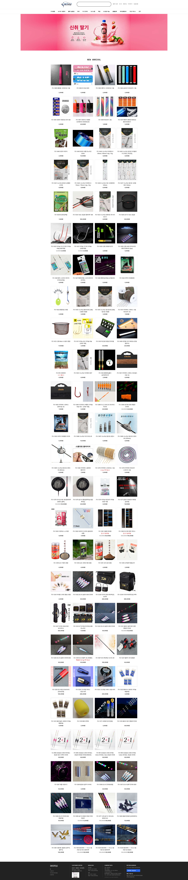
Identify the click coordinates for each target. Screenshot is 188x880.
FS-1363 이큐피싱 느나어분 (61, 531)
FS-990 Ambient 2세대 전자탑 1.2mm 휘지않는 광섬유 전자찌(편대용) (127, 754)
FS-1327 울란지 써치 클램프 (127, 658)
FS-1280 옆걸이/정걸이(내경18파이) (127, 816)
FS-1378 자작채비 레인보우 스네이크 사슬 (127, 469)
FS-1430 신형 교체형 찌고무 (105, 246)
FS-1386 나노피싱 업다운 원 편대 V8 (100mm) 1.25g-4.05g (127, 438)
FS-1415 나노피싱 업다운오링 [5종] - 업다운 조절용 (105, 311)
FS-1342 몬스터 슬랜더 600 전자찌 (83, 594)
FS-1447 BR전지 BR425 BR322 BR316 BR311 (127, 121)
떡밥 (99, 11)
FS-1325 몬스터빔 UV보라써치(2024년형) (60, 690)
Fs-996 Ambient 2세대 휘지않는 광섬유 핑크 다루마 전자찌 (60, 754)
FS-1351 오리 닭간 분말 (105, 563)
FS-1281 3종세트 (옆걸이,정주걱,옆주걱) (61, 849)
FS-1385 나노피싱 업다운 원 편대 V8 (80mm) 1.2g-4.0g (61, 469)
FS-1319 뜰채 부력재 (83, 721)
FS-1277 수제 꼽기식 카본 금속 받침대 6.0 (105, 817)
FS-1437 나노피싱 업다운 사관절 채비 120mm (127, 184)
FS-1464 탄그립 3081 (83, 88)
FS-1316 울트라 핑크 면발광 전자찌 (127, 721)
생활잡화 (115, 11)
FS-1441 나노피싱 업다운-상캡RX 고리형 (61, 184)
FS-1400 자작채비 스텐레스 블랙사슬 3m (61, 405)
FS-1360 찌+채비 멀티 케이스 (127, 532)
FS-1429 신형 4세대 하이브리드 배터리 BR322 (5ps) (127, 247)
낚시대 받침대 (61, 11)
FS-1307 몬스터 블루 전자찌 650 (127, 784)
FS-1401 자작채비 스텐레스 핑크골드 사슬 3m (127, 374)
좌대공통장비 (123, 11)
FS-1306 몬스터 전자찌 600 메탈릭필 (61, 817)
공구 (140, 11)
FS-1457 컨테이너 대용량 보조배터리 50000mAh (83, 121)
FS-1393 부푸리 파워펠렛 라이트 (61, 436)
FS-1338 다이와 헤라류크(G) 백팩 (127, 594)
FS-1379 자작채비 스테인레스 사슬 (105, 469)
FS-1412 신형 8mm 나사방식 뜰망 (61, 341)
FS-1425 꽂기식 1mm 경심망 (127, 214)
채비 (78, 11)
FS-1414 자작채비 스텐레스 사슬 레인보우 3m (127, 311)
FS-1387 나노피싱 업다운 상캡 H (105, 436)
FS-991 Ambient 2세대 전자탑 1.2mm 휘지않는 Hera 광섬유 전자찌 (105, 754)
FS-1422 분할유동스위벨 (61, 309)
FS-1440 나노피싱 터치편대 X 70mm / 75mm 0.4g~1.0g (83, 184)
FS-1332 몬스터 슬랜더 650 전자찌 (105, 626)
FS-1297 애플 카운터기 (61, 784)
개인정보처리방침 (54, 872)
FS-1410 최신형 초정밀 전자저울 (105, 341)
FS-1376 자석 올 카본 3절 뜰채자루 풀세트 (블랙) (61, 501)
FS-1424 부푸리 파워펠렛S (127, 278)
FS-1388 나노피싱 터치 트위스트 (83, 436)
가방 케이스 (133, 11)
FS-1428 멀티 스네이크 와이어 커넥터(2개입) (61, 279)
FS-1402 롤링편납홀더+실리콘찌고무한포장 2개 (105, 374)
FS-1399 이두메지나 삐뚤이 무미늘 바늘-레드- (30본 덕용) (83, 405)
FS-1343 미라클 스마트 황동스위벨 (61, 594)
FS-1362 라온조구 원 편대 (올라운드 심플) (83, 532)
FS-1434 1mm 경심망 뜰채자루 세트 (83, 214)
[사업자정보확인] (108, 872)
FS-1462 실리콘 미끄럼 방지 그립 (127, 88)
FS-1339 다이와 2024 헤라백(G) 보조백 (105, 595)
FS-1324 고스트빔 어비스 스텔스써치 (83, 690)
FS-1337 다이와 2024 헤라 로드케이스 (61, 627)
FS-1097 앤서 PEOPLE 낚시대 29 (105, 658)
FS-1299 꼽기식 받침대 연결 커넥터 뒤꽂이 (83, 817)
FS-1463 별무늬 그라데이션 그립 (105, 88)
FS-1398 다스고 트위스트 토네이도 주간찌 (105, 405)
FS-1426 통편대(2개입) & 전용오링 (105, 278)
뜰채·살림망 (71, 11)
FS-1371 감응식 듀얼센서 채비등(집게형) (127, 500)
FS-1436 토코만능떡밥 (61, 214)
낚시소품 (93, 11)
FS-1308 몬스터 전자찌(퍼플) (105, 784)
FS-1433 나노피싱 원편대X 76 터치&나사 (105, 216)
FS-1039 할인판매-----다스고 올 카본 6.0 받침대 (127, 849)
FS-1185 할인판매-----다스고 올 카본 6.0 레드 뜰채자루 (83, 849)
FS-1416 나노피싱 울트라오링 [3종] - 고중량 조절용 (83, 311)
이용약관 (52, 874)
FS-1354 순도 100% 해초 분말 (83, 563)
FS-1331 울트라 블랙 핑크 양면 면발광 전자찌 (127, 627)
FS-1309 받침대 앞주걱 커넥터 (83, 784)
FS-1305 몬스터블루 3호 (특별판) (83, 659)
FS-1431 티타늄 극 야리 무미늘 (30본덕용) (83, 248)
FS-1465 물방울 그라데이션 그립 (61, 88)
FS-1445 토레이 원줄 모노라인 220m (83, 152)
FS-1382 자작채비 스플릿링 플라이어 (83, 469)
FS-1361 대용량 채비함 (105, 532)
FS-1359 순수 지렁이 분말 (61, 563)
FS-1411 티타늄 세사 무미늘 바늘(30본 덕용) (83, 342)
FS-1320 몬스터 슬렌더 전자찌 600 (61, 658)
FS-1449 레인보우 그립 (105, 120)
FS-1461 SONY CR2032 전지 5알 (60, 120)
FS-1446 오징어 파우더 (60, 151)
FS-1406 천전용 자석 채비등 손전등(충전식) (127, 342)
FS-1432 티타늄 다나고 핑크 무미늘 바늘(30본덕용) (61, 248)
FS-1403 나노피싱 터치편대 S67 (83, 373)
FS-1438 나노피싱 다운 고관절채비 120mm (105, 184)
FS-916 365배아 (61, 374)
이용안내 (52, 871)
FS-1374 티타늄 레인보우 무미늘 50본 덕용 (105, 500)
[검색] (109, 4)
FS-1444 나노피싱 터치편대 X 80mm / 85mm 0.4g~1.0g (105, 152)
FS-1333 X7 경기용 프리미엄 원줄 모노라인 (83, 627)
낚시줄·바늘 (106, 11)
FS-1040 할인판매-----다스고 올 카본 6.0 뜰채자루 (105, 849)
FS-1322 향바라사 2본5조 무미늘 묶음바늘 (127, 690)
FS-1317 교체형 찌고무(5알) (105, 721)
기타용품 (53, 11)
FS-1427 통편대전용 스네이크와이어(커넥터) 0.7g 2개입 (83, 279)
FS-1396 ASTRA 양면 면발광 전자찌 (127, 405)
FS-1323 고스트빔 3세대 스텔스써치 (105, 689)
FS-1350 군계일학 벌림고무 (127, 563)
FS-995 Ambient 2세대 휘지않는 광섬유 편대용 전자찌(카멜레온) (83, 754)
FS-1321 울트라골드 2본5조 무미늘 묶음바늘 (61, 722)
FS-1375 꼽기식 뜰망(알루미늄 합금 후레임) (83, 500)
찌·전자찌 (85, 11)
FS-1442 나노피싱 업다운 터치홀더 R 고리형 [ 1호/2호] (127, 152)
